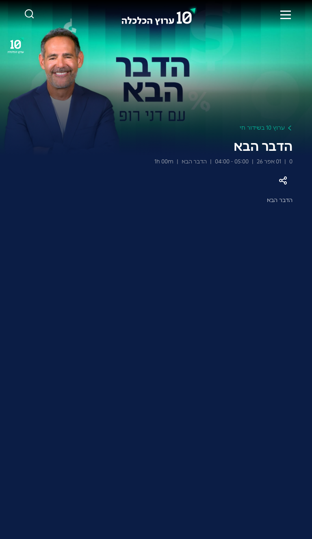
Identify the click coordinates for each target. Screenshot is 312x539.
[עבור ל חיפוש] (29, 14)
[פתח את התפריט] (285, 15)
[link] (159, 14)
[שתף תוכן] (282, 180)
